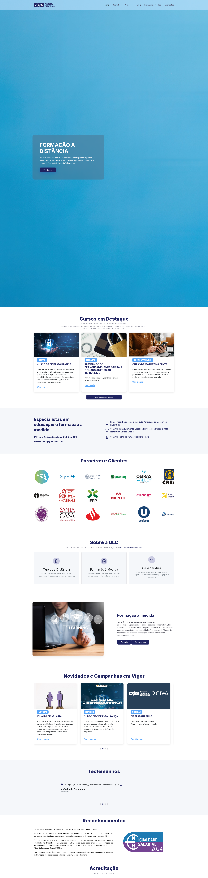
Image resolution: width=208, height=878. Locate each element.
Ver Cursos (48, 170)
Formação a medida (152, 5)
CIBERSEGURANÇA (95, 716)
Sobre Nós (117, 5)
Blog (139, 5)
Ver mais (42, 387)
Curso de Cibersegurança (54, 364)
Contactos (169, 5)
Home (106, 5)
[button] (104, 397)
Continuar (43, 739)
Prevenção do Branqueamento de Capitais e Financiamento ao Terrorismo (103, 368)
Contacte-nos (140, 642)
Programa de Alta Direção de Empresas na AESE (148, 718)
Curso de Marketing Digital (150, 364)
